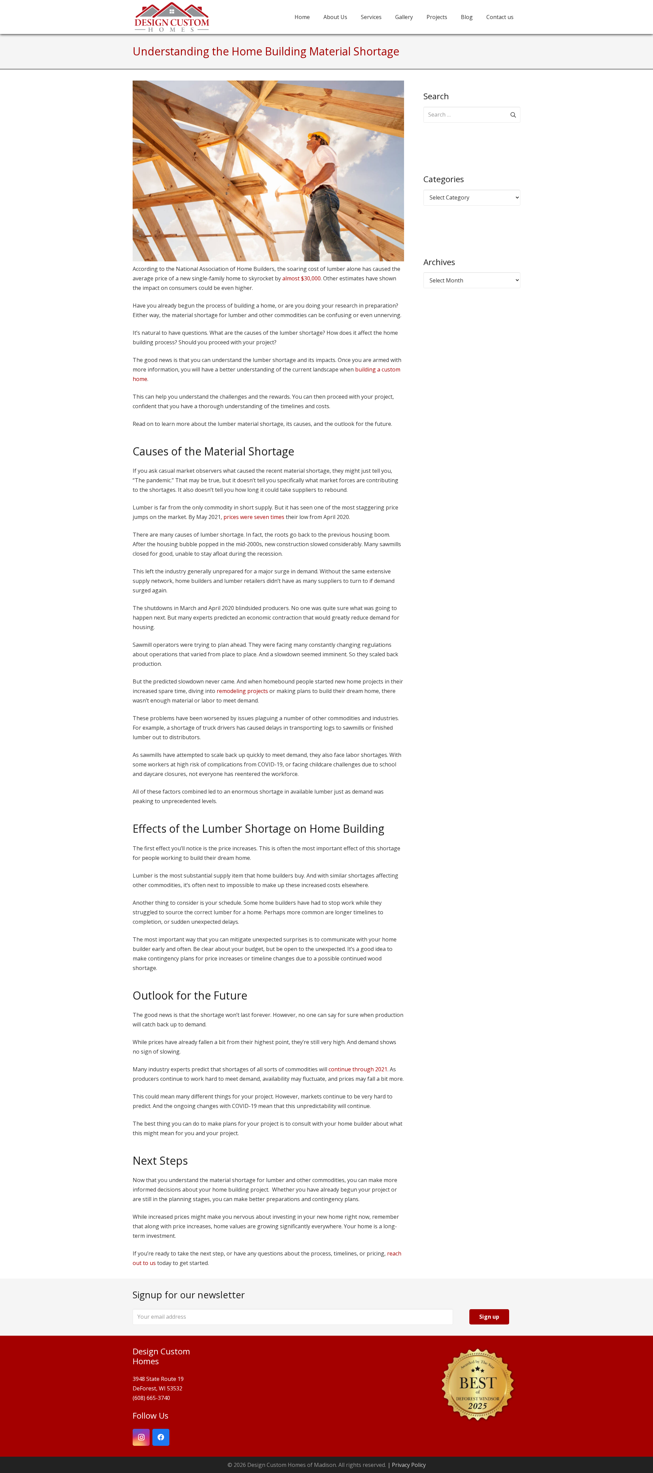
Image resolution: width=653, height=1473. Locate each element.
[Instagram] (141, 1437)
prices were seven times (253, 517)
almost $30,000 (301, 278)
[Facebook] (160, 1437)
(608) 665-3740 (151, 1398)
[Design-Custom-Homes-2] (172, 17)
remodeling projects (242, 691)
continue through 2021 (358, 1069)
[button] (452, 17)
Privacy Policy (409, 1465)
